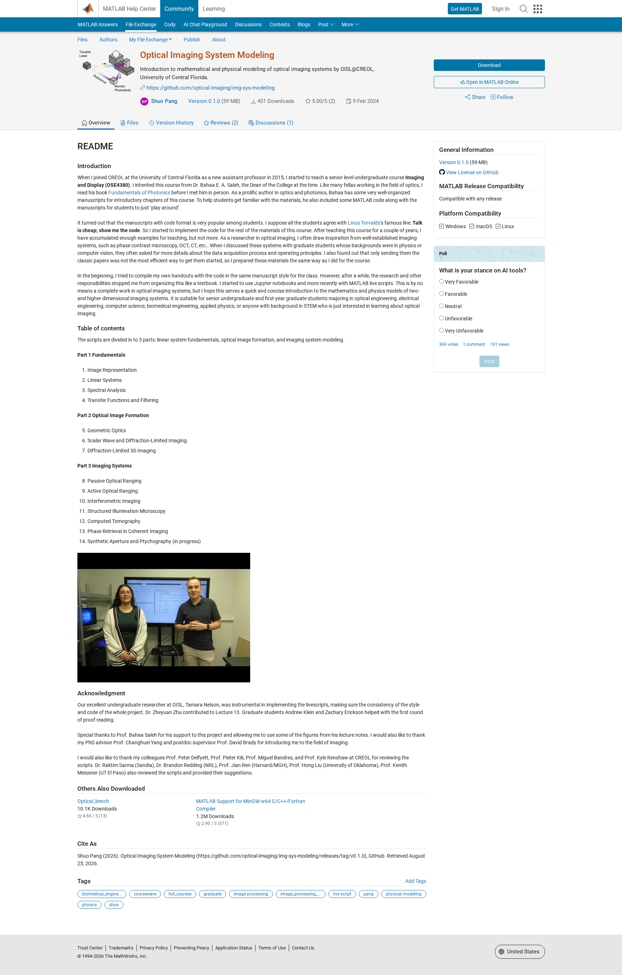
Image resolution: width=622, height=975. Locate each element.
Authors (108, 39)
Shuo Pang (164, 101)
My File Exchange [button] (148, 39)
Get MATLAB (465, 9)
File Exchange (141, 24)
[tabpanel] (311, 530)
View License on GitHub (472, 172)
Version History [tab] (174, 122)
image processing (251, 894)
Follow (505, 97)
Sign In (501, 8)
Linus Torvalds (364, 223)
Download (489, 65)
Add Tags (415, 881)
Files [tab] (132, 122)
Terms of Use (272, 948)
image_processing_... (300, 894)
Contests (280, 24)
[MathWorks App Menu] (537, 9)
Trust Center (90, 948)
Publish (192, 39)
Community (179, 8)
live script (342, 894)
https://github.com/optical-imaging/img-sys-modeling (211, 88)
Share (479, 97)
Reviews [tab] (223, 122)
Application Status (233, 948)
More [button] (347, 24)
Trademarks (121, 948)
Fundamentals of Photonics (139, 192)
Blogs (304, 24)
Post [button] (323, 24)
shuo (114, 904)
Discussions (248, 24)
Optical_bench (93, 801)
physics (89, 904)
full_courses (179, 894)
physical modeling (404, 894)
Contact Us (303, 948)
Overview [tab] (98, 122)
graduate (212, 894)
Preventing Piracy (191, 948)
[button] (524, 8)
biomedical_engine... (102, 894)
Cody (170, 24)
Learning (214, 8)
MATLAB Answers (98, 24)
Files (82, 39)
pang (369, 894)
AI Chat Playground (205, 24)
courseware (145, 894)
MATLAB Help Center (129, 8)
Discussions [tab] (273, 122)
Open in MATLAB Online (492, 82)
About (219, 39)
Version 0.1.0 (204, 101)
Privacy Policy (154, 948)
